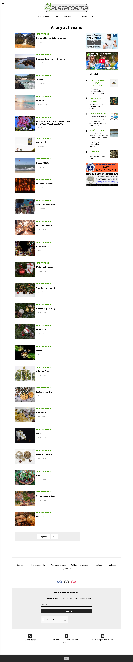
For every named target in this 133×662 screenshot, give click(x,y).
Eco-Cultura (82, 17)
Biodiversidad (95, 151)
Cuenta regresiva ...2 (45, 288)
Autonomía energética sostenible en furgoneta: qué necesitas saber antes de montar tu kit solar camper (98, 121)
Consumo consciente (98, 113)
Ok (66, 658)
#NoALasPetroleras (45, 204)
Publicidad (112, 565)
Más (94, 17)
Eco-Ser (68, 17)
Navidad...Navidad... (45, 454)
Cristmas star (42, 413)
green (39, 350)
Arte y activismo (43, 34)
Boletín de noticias (68, 592)
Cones (39, 475)
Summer (40, 100)
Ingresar (67, 569)
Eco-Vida (56, 17)
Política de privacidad (79, 565)
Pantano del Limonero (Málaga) (50, 59)
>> (54, 537)
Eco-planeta (41, 17)
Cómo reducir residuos (95, 99)
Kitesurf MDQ (42, 163)
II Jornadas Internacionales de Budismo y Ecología (96, 91)
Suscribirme (66, 611)
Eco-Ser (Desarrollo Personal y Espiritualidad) (98, 83)
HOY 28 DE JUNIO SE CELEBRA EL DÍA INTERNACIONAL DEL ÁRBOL (53, 122)
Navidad (40, 517)
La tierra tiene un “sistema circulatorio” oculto (97, 157)
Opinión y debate (96, 130)
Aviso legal (98, 565)
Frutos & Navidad (44, 392)
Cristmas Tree (42, 371)
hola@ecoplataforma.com (102, 640)
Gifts (38, 433)
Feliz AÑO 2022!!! (44, 225)
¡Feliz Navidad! (43, 246)
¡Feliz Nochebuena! (45, 267)
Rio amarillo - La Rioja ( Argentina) (51, 38)
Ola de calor (42, 142)
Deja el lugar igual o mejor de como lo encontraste (96, 106)
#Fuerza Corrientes (45, 184)
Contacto (21, 565)
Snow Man (41, 329)
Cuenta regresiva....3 (45, 309)
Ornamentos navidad (46, 496)
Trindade (40, 80)
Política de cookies (58, 565)
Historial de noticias (37, 565)
